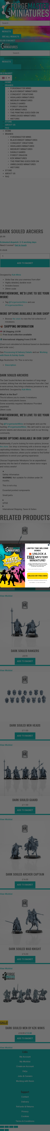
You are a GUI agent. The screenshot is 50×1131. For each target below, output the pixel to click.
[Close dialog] (48, 545)
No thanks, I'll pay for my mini (38, 582)
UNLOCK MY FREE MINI (37, 576)
